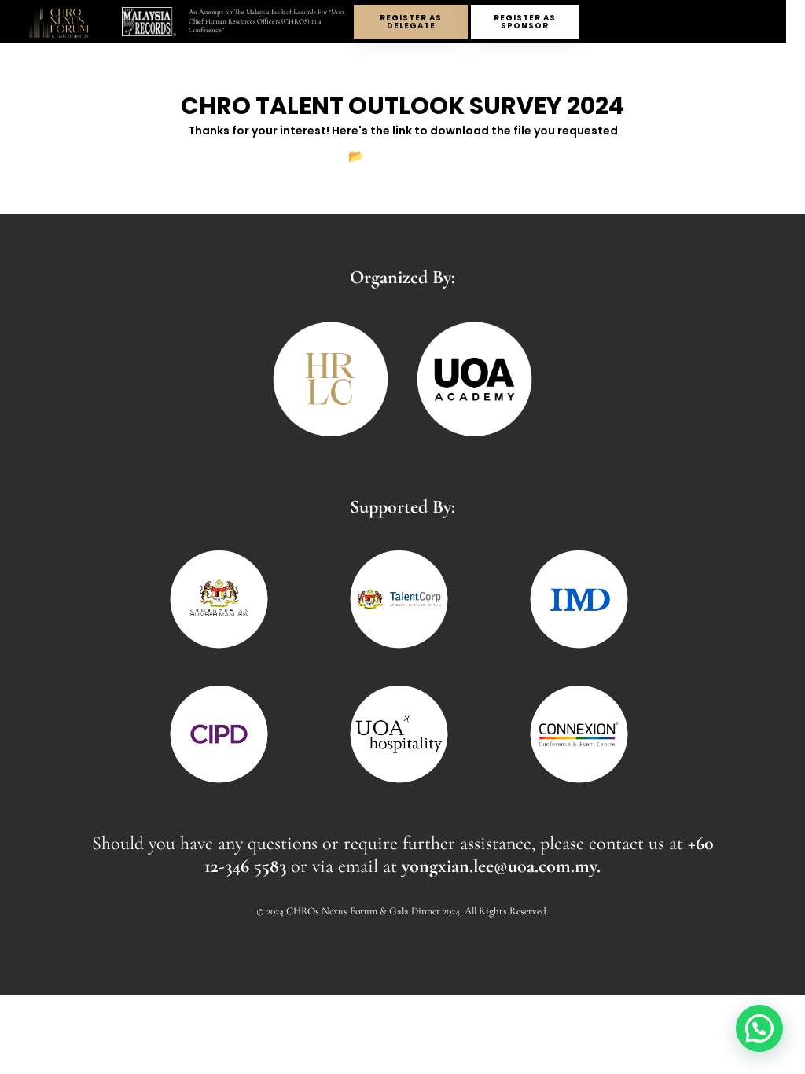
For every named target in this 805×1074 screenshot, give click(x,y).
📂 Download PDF (402, 156)
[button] (759, 1028)
